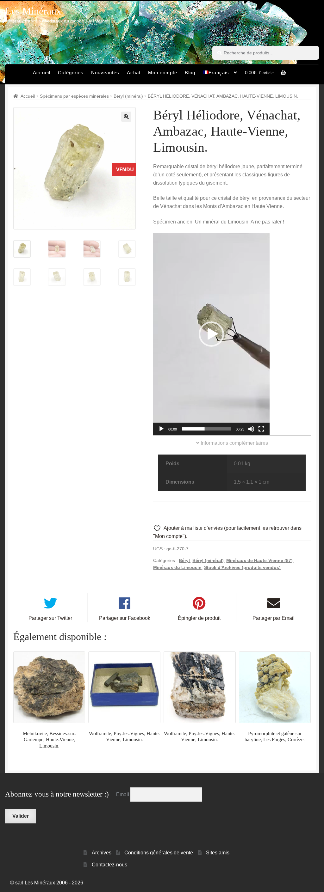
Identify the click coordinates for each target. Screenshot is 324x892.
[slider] (206, 429)
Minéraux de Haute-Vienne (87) (259, 560)
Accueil (41, 72)
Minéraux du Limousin (177, 567)
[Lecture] (161, 429)
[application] (211, 334)
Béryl (184, 560)
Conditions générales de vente (158, 852)
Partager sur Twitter (50, 618)
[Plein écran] (261, 429)
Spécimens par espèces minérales (74, 96)
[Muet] (251, 429)
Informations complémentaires (233, 443)
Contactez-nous (109, 864)
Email (123, 794)
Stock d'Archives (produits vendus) (242, 567)
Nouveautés (105, 72)
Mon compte (162, 72)
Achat (133, 72)
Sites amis (217, 852)
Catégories (71, 72)
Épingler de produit (199, 618)
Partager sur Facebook (124, 618)
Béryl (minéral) (128, 96)
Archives (101, 852)
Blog (190, 72)
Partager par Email (273, 618)
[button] (126, 117)
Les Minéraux (33, 11)
